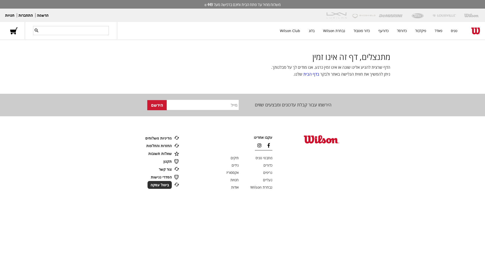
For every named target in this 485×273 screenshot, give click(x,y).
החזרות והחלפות (159, 145)
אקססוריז (232, 172)
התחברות (25, 15)
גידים (235, 165)
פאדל (438, 30)
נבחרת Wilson (334, 30)
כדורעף (383, 30)
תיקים (235, 157)
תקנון (167, 161)
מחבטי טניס (264, 157)
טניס (454, 30)
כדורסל (402, 30)
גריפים (267, 172)
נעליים (267, 179)
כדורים (267, 165)
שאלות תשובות (160, 153)
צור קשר (165, 169)
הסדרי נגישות (161, 177)
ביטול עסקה (160, 185)
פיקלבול (420, 30)
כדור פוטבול (362, 30)
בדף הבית (311, 74)
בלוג (311, 30)
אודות (235, 187)
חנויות (9, 15)
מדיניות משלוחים (158, 138)
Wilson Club (290, 30)
